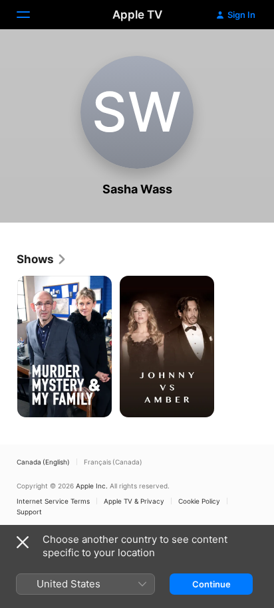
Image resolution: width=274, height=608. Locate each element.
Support (29, 511)
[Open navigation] (31, 14)
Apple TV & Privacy (134, 501)
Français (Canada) (113, 461)
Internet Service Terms (53, 501)
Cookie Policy (199, 501)
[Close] (23, 542)
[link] (42, 259)
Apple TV (137, 14)
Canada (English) (43, 461)
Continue (211, 584)
